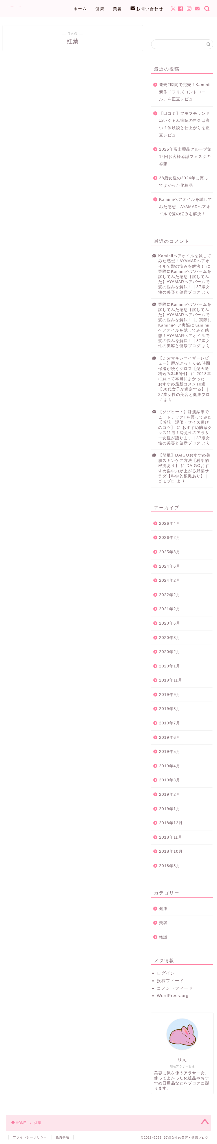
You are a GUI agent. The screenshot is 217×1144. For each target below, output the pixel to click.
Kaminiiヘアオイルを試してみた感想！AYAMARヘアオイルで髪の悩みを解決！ (185, 206)
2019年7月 (169, 723)
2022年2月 (169, 595)
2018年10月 (171, 851)
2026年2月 (169, 537)
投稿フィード (170, 980)
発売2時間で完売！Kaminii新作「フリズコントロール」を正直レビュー (185, 92)
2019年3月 (169, 780)
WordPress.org (172, 995)
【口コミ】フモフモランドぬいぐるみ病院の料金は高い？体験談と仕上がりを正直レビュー (184, 124)
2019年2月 (169, 794)
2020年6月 (169, 623)
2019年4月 (169, 766)
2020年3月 (169, 638)
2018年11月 (170, 837)
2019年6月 (169, 737)
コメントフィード (175, 988)
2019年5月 (169, 752)
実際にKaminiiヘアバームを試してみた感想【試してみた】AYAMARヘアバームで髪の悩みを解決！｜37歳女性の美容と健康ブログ (184, 281)
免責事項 (62, 1137)
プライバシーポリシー (30, 1137)
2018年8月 (169, 866)
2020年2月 (169, 652)
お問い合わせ (149, 8)
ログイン (166, 973)
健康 (100, 8)
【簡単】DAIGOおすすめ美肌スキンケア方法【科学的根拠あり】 (184, 460)
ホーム (80, 8)
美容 (117, 8)
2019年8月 (169, 709)
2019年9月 (169, 695)
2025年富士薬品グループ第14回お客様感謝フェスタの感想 (185, 156)
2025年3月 (169, 552)
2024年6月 (169, 566)
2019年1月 (169, 809)
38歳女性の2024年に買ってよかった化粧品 (183, 182)
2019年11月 (170, 680)
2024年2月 (169, 580)
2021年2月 (169, 609)
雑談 (163, 937)
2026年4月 (169, 523)
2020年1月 (169, 666)
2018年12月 (171, 823)
